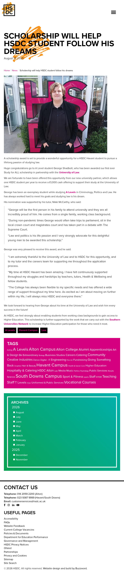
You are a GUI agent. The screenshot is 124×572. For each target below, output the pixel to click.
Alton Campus (42, 349)
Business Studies (55, 355)
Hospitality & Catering (22, 370)
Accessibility (11, 518)
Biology (42, 355)
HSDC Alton (45, 370)
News (15, 70)
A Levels (71, 192)
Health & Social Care (76, 366)
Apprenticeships (101, 350)
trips (29, 383)
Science (11, 377)
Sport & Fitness (73, 376)
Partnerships (11, 552)
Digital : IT (45, 360)
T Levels (20, 382)
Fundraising (80, 359)
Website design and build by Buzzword (65, 568)
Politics (77, 371)
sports (86, 377)
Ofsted (7, 548)
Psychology (84, 371)
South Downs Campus (39, 376)
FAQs (7, 522)
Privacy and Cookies (15, 555)
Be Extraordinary (28, 355)
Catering (81, 355)
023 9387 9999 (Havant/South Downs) (38, 497)
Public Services (98, 370)
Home (7, 70)
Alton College (67, 349)
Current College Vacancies (19, 529)
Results (111, 371)
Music (69, 370)
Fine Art (70, 360)
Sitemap (8, 559)
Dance (36, 360)
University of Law (69, 172)
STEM (99, 377)
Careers (71, 355)
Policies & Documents (16, 533)
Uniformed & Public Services (47, 382)
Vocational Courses (80, 382)
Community (96, 355)
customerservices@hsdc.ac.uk (28, 501)
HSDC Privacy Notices (16, 544)
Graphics (17, 366)
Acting (9, 350)
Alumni (84, 350)
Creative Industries (20, 359)
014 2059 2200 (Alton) (29, 494)
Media (62, 370)
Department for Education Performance (26, 537)
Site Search (10, 563)
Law (43, 330)
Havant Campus (28, 330)
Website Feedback (14, 526)
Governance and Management (21, 541)
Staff (92, 376)
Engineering (58, 359)
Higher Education (96, 365)
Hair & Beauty (29, 365)
